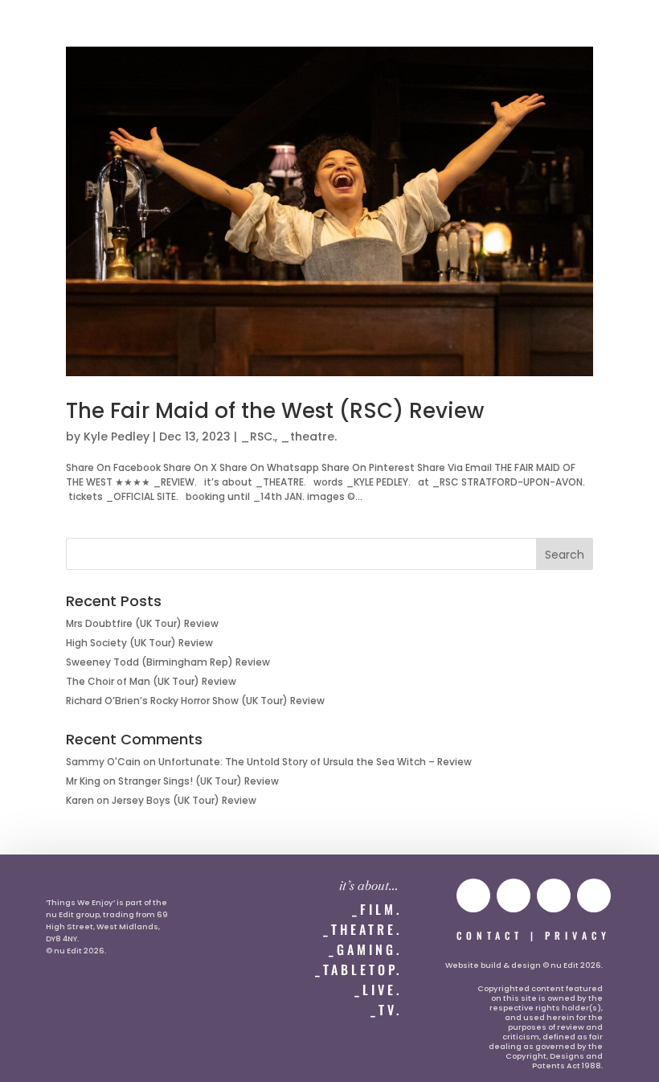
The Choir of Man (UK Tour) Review (151, 681)
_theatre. (308, 436)
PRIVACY (578, 935)
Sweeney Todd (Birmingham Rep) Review (168, 662)
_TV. (386, 1009)
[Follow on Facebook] (594, 895)
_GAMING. (365, 949)
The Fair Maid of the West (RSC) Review (275, 410)
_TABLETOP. (358, 969)
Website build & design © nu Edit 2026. (524, 965)
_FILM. (377, 909)
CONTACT (489, 935)
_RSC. (257, 436)
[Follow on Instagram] (513, 895)
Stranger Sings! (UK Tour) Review (198, 781)
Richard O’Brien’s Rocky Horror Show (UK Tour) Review (195, 700)
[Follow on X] (554, 895)
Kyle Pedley (116, 436)
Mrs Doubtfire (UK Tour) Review (142, 623)
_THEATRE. (362, 929)
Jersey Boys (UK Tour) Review (184, 800)
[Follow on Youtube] (473, 895)
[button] (45, 29)
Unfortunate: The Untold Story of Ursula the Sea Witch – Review (315, 761)
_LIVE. (378, 989)
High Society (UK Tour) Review (139, 643)
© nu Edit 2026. (76, 950)
